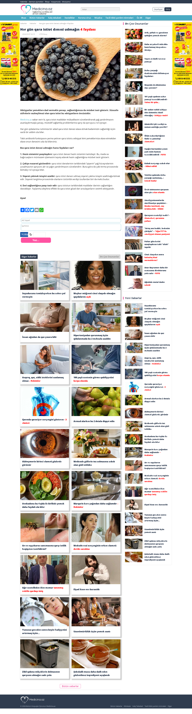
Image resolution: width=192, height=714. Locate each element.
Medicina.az (26, 119)
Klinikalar (127, 706)
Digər (148, 17)
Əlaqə (47, 2)
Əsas (23, 17)
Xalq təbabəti (54, 17)
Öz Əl (139, 17)
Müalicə (98, 17)
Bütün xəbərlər (70, 686)
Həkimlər (23, 2)
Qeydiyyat (158, 9)
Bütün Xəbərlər (37, 17)
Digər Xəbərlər (29, 256)
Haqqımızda (55, 2)
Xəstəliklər (70, 17)
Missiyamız (66, 2)
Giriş (168, 9)
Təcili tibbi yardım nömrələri (119, 17)
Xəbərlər (23, 23)
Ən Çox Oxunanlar (109, 256)
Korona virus (84, 17)
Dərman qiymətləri (36, 2)
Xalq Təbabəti (137, 706)
